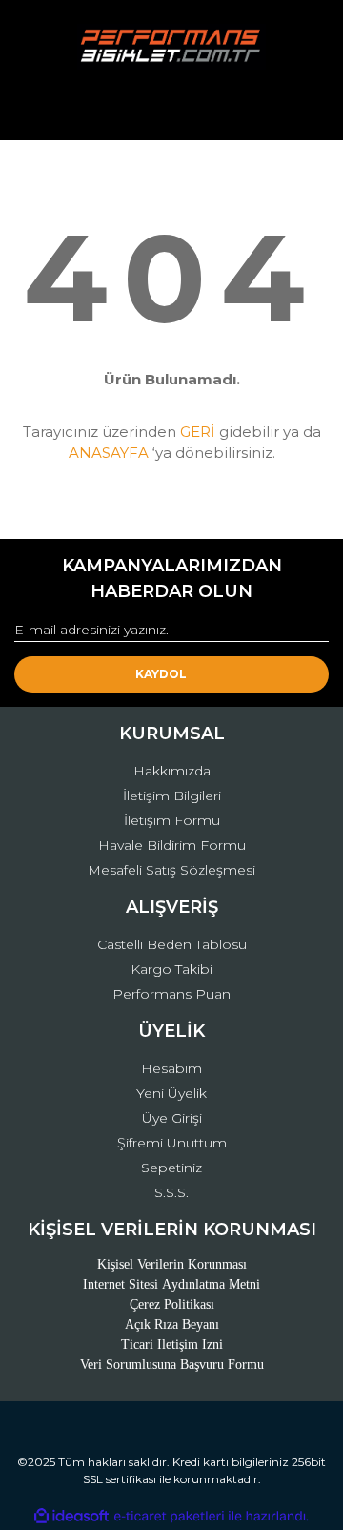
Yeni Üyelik (171, 1093)
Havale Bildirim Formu (172, 845)
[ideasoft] (71, 1516)
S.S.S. (171, 1192)
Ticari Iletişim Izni (172, 1344)
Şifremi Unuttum (172, 1142)
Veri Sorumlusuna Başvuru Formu (172, 1364)
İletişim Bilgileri (172, 795)
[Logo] (171, 47)
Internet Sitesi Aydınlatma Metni (171, 1284)
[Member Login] (171, 108)
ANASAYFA (109, 453)
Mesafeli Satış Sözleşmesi (171, 870)
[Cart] (306, 108)
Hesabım (171, 1068)
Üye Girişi (172, 1118)
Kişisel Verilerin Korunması (172, 1264)
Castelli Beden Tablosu (172, 944)
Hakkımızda (172, 770)
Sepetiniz (171, 1167)
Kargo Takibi (171, 969)
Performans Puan (171, 994)
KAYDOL (161, 674)
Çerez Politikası (172, 1304)
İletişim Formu (172, 820)
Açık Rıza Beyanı (172, 1324)
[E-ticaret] (169, 1516)
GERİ (197, 432)
